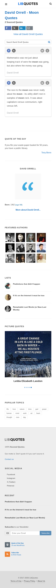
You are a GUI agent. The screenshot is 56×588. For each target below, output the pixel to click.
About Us (41, 581)
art (31, 413)
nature (22, 409)
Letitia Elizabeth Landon (28, 381)
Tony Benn (46, 152)
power (44, 409)
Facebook (11, 474)
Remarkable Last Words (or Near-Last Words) (25, 518)
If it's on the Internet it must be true (28, 295)
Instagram (11, 478)
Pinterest (10, 486)
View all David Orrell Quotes (28, 34)
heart (38, 413)
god (36, 409)
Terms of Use (16, 581)
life (8, 409)
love (14, 409)
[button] (50, 3)
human (9, 413)
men (17, 417)
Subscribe (45, 533)
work (25, 413)
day (24, 417)
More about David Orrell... (28, 210)
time (30, 409)
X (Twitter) (11, 482)
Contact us (9, 459)
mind (17, 413)
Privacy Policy (29, 581)
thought (9, 417)
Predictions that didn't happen (26, 284)
